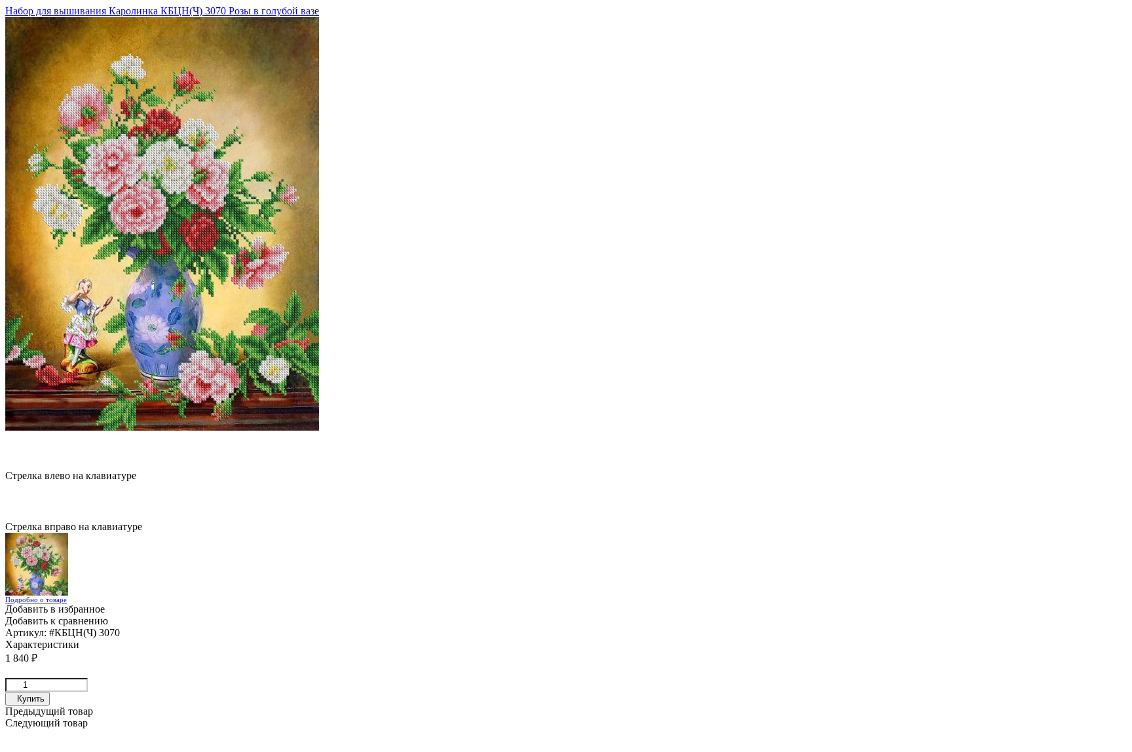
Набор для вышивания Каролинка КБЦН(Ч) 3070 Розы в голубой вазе (162, 10)
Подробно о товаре (36, 599)
